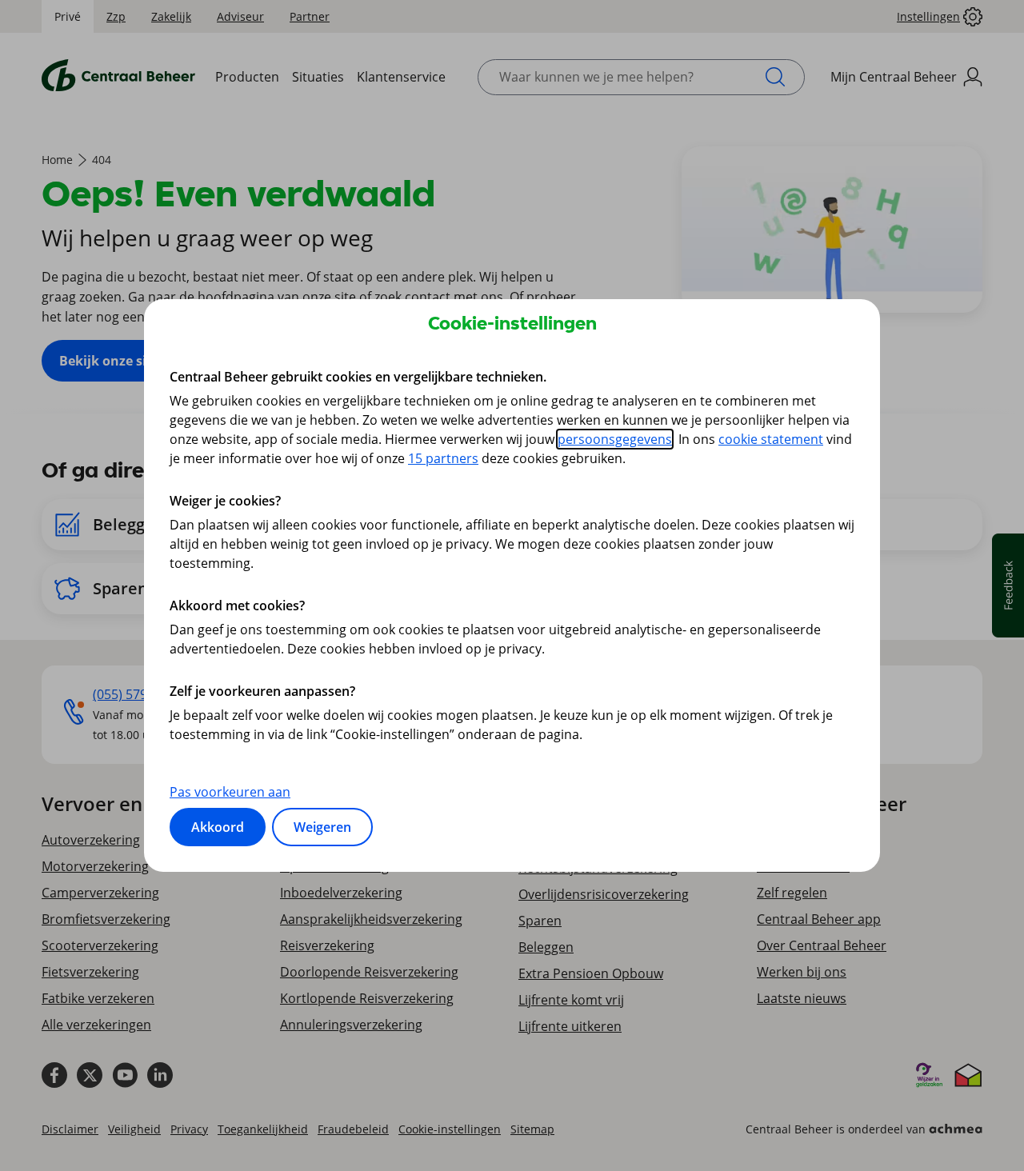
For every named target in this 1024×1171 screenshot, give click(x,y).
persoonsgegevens (615, 439)
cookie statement (770, 439)
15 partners (443, 458)
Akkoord (217, 827)
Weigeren (322, 827)
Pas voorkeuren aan (230, 792)
